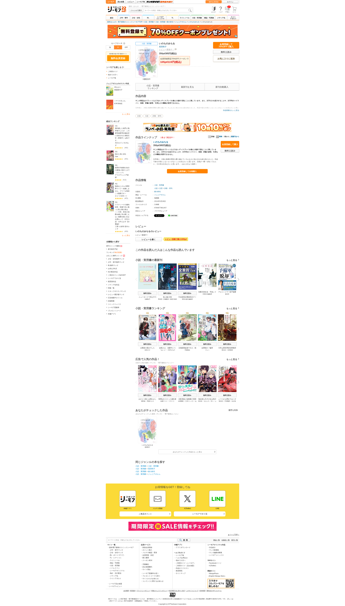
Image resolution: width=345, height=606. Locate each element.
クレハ (207, 350)
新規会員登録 (147, 547)
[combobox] (168, 10)
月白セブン (119, 143)
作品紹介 (212, 547)
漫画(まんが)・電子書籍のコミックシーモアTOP (124, 22)
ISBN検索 (202, 590)
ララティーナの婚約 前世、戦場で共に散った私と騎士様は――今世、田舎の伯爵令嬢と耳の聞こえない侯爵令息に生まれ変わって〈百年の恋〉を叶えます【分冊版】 (122, 214)
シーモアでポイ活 (114, 278)
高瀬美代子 (118, 90)
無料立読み (147, 293)
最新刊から (235, 136)
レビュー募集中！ (166, 49)
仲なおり (117, 87)
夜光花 (224, 350)
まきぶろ (206, 401)
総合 (111, 18)
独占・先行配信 (115, 573)
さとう (117, 196)
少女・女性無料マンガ (116, 259)
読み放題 (121, 2)
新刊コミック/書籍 (113, 246)
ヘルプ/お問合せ (182, 558)
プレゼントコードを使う (151, 576)
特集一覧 (111, 288)
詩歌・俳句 (157, 116)
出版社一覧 (226, 540)
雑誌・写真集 (209, 18)
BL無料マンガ (113, 265)
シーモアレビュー (115, 586)
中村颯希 (227, 401)
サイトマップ (181, 573)
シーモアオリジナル (117, 571)
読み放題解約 (147, 567)
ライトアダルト (233, 18)
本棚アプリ (112, 314)
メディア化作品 (113, 285)
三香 (116, 226)
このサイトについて (192, 590)
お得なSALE (112, 269)
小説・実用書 (197, 18)
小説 (146, 116)
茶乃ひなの (171, 350)
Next (237, 279)
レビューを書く (149, 239)
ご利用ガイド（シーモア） (185, 563)
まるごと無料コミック (114, 256)
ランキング (114, 252)
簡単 (220, 136)
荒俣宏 (160, 299)
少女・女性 (136, 18)
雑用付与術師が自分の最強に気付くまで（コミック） (122, 170)
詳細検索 (111, 301)
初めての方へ (113, 75)
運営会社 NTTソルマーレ (214, 590)
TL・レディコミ (116, 558)
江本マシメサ (189, 401)
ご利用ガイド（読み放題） (185, 566)
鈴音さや (147, 350)
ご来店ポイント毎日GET (117, 275)
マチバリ (171, 401)
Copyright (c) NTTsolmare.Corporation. (172, 604)
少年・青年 (124, 18)
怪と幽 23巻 (167, 297)
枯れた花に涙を (120, 154)
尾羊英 (221, 401)
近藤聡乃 (147, 299)
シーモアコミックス (160, 18)
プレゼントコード (114, 311)
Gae (116, 156)
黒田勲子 (163, 47)
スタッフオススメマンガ (117, 291)
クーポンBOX (147, 560)
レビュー (131, 2)
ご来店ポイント (145, 514)
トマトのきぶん (120, 101)
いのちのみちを (193, 22)
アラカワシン (120, 175)
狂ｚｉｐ (213, 401)
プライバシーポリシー (143, 590)
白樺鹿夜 (181, 401)
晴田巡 (143, 401)
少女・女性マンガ (116, 553)
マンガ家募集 (214, 550)
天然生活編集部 (207, 294)
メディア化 (221, 18)
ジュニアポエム (180, 22)
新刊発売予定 (113, 249)
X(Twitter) (212, 566)
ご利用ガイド (113, 71)
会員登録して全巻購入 (187, 171)
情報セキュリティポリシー (159, 590)
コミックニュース (114, 304)
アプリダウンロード (183, 547)
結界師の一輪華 (207, 348)
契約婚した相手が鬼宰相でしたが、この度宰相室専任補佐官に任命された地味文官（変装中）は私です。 (122, 134)
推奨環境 (179, 571)
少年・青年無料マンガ (116, 262)
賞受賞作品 (112, 281)
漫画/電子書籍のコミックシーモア (121, 547)
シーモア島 (141, 2)
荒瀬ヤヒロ (150, 401)
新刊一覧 (234, 540)
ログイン (230, 2)
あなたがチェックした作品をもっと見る (187, 452)
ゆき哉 (234, 401)
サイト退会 (146, 569)
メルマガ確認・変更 (149, 553)
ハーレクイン (115, 568)
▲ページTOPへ (233, 535)
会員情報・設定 (148, 555)
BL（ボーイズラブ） (117, 555)
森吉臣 (227, 294)
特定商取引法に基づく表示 (177, 590)
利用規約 (132, 590)
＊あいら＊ (163, 350)
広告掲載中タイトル (115, 298)
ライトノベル (184, 18)
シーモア (111, 2)
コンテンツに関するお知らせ (152, 581)
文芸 (139, 116)
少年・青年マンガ (116, 550)
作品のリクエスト (182, 568)
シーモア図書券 (113, 307)
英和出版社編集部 (187, 299)
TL (172, 18)
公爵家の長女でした (147, 348)
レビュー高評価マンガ (116, 294)
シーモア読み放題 (115, 584)
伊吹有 (200, 401)
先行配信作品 (113, 272)
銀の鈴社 (170, 22)
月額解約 (145, 564)
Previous (137, 279)
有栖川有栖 (173, 299)
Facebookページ (215, 563)
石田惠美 (230, 350)
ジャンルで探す (136, 10)
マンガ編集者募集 (215, 553)
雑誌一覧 (216, 540)
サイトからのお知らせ (150, 579)
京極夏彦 (166, 299)
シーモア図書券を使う (150, 573)
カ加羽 (121, 226)
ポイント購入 (147, 550)
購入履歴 (145, 558)
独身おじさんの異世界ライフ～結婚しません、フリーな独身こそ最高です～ (122, 189)
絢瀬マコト (164, 401)
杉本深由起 (118, 103)
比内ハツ (124, 196)
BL (148, 18)
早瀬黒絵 (187, 350)
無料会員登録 (213, 2)
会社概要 (126, 590)
